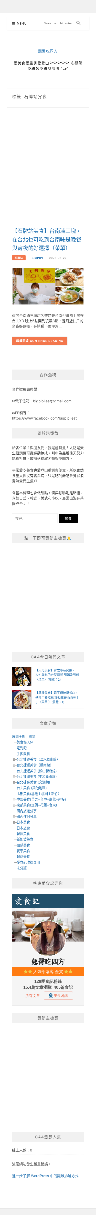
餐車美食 (23, 851)
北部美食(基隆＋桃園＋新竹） (39, 794)
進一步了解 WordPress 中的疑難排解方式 (45, 1175)
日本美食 (23, 822)
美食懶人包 (25, 742)
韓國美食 (23, 834)
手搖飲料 (23, 754)
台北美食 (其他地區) (32, 788)
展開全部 (18, 736)
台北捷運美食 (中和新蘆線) (37, 776)
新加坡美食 (25, 839)
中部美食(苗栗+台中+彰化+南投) (41, 799)
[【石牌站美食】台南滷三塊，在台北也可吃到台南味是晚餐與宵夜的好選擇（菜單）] (48, 286)
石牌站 (19, 257)
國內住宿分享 (27, 816)
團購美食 (23, 845)
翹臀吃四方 (48, 51)
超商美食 (23, 856)
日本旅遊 (23, 828)
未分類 (22, 868)
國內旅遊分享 (27, 811)
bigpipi (37, 257)
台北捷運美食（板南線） (35, 765)
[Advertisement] (48, 173)
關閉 (31, 736)
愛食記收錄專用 (28, 862)
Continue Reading (46, 341)
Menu (22, 23)
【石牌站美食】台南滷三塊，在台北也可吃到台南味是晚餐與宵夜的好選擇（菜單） (46, 239)
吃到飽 (22, 748)
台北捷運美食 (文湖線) (33, 782)
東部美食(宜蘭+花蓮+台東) (37, 805)
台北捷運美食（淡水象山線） (38, 759)
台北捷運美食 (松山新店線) (37, 771)
